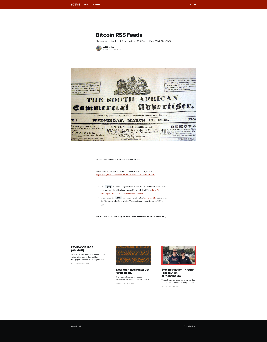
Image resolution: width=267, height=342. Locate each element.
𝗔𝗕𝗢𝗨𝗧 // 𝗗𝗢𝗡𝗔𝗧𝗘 (92, 5)
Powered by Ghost (190, 326)
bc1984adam (108, 47)
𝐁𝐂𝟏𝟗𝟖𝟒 (75, 4)
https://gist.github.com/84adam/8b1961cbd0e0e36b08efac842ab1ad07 (125, 174)
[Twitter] (195, 5)
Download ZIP (150, 197)
